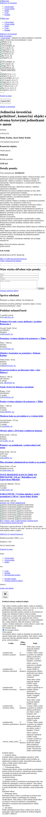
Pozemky (23, 521)
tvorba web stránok (7, 588)
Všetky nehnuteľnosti (17, 503)
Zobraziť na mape (6, 549)
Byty (1, 521)
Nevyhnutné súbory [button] (9, 628)
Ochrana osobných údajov (9, 291)
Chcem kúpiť (9, 7)
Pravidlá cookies (10, 579)
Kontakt (7, 15)
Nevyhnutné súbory (12, 630)
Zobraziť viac (5, 503)
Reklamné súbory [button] (8, 791)
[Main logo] (4, 1)
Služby (6, 11)
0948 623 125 (5, 3)
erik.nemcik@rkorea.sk (18, 259)
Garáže (17, 521)
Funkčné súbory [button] (8, 753)
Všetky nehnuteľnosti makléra (10, 261)
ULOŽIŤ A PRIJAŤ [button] (9, 814)
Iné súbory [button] (6, 805)
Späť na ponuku (5, 36)
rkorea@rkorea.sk (16, 534)
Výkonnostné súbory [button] (9, 765)
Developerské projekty (12, 575)
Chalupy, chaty (9, 521)
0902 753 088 (5, 259)
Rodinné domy (32, 521)
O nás (6, 13)
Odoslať (41, 288)
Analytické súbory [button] (8, 777)
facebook (13, 3)
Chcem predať (9, 9)
